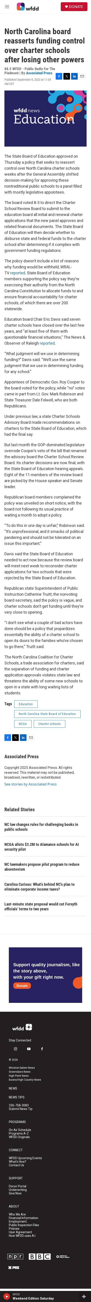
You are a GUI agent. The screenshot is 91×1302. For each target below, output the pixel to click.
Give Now (15, 1193)
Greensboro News (19, 1071)
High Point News (19, 1075)
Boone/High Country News (25, 1079)
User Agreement (20, 1232)
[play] (6, 1296)
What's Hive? (17, 1161)
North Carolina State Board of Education (47, 714)
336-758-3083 (19, 1105)
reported (17, 273)
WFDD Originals (19, 1137)
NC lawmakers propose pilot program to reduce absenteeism (42, 867)
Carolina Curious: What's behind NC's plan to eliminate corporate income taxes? (39, 887)
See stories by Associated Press (30, 784)
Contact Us (16, 1165)
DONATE (76, 7)
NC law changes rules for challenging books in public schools (41, 827)
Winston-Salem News (22, 1067)
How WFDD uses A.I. (22, 1235)
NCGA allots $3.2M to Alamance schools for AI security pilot (41, 847)
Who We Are (17, 1214)
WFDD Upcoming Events (25, 1158)
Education (26, 704)
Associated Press (39, 73)
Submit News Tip (20, 1109)
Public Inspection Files (24, 1225)
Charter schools (49, 724)
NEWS (13, 1088)
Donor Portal (17, 1186)
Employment (18, 1221)
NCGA (23, 724)
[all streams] (85, 1296)
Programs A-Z (19, 1133)
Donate (22, 986)
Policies (14, 1228)
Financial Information (23, 1218)
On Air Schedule (20, 1130)
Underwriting (18, 1190)
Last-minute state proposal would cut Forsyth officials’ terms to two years (40, 906)
